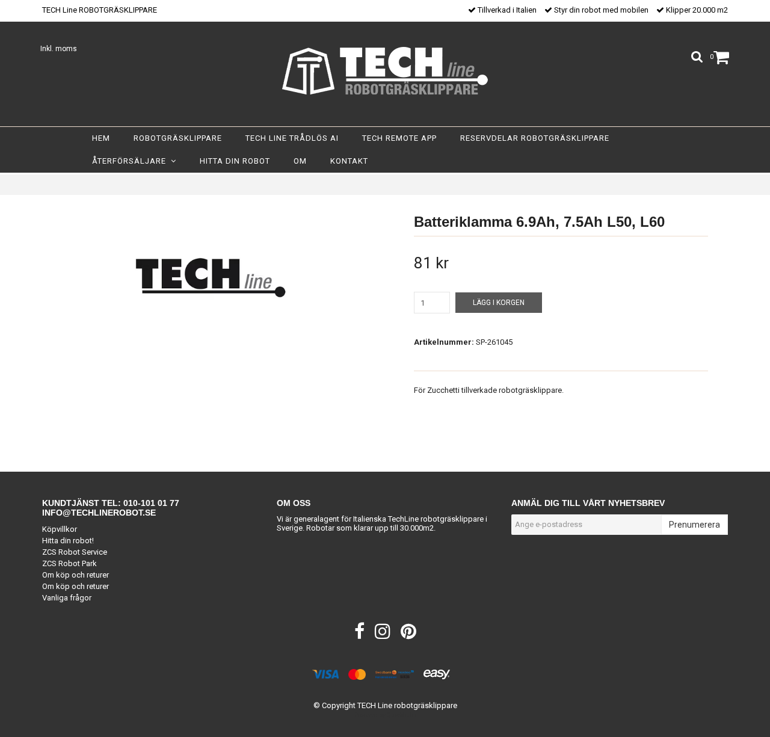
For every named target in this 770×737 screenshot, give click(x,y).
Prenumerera (694, 524)
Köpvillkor (59, 529)
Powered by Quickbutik (385, 715)
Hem (101, 138)
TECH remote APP (399, 138)
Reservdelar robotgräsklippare (534, 138)
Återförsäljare (131, 160)
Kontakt (349, 160)
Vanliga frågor (66, 597)
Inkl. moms (58, 49)
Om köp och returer (75, 574)
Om (300, 160)
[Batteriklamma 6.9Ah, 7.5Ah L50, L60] (209, 277)
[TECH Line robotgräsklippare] (385, 70)
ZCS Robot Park (69, 563)
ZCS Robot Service (74, 552)
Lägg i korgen (499, 302)
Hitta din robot (235, 160)
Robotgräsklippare (178, 138)
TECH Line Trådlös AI (292, 138)
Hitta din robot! (68, 540)
